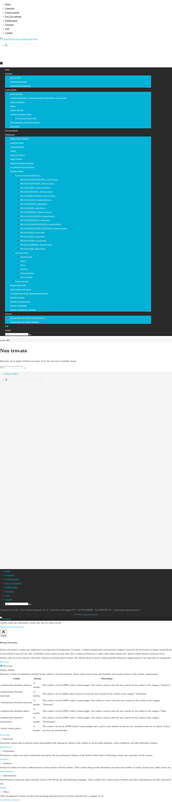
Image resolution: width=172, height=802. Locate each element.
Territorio (9, 24)
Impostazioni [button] (6, 627)
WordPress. (94, 614)
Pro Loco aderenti (13, 16)
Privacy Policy (11, 373)
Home (8, 4)
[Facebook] (5, 618)
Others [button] (3, 788)
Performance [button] (6, 747)
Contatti (8, 33)
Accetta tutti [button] (18, 627)
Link (7, 28)
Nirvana (85, 614)
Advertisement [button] (6, 771)
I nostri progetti (12, 12)
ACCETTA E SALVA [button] (10, 800)
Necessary (7, 666)
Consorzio (9, 8)
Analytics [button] (4, 759)
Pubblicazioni (11, 20)
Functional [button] (5, 735)
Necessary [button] (4, 662)
